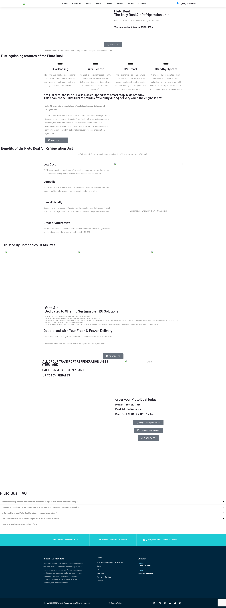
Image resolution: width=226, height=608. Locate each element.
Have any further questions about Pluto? (20, 524)
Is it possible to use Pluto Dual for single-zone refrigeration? (29, 513)
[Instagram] (164, 603)
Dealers (99, 3)
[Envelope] (180, 603)
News (109, 3)
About (131, 3)
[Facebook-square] (159, 603)
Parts (88, 3)
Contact (142, 3)
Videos (120, 3)
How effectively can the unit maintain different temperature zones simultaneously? (40, 501)
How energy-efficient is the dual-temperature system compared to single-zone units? (41, 507)
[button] (113, 501)
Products (76, 3)
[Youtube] (170, 603)
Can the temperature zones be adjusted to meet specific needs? (31, 518)
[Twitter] (175, 603)
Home (65, 3)
